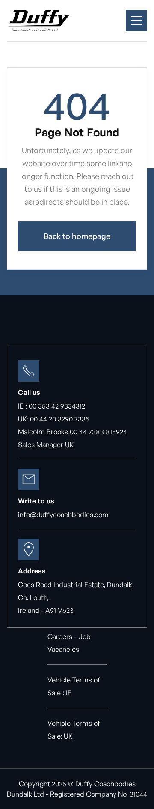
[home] (39, 21)
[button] (136, 20)
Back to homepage (77, 236)
